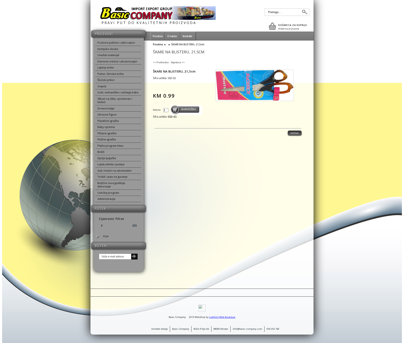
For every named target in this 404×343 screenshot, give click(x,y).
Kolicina (157, 109)
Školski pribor (106, 80)
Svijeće (101, 86)
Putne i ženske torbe (110, 74)
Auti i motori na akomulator (114, 170)
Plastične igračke (108, 121)
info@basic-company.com (247, 328)
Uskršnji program (108, 193)
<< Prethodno (161, 62)
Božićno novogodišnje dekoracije (111, 184)
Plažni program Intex (110, 146)
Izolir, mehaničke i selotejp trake (117, 92)
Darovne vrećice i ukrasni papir (117, 61)
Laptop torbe (105, 67)
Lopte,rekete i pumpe (111, 164)
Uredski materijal (108, 55)
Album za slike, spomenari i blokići (114, 100)
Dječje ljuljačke (106, 158)
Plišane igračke (107, 133)
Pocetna (158, 44)
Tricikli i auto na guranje (112, 177)
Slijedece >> (178, 62)
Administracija (106, 199)
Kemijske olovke (107, 49)
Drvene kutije (105, 108)
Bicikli (100, 152)
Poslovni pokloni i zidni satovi (116, 42)
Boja (106, 236)
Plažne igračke (106, 139)
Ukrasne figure (107, 114)
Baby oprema (106, 127)
